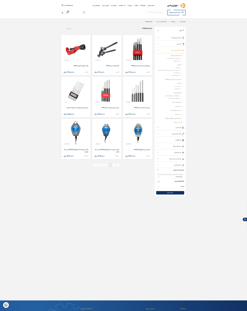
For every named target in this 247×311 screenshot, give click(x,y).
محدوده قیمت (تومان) (178, 170)
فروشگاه (173, 22)
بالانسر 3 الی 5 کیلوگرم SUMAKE (142, 150)
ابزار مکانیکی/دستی (162, 22)
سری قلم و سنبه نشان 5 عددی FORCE (140, 66)
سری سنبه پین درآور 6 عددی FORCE (110, 108)
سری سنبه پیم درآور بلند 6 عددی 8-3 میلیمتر (77, 108)
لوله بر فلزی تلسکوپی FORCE (81, 66)
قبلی (117, 165)
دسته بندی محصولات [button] (175, 12)
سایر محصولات (148, 22)
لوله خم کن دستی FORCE (112, 66)
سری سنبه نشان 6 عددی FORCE (142, 108)
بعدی (95, 165)
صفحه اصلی (182, 22)
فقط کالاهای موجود (179, 181)
